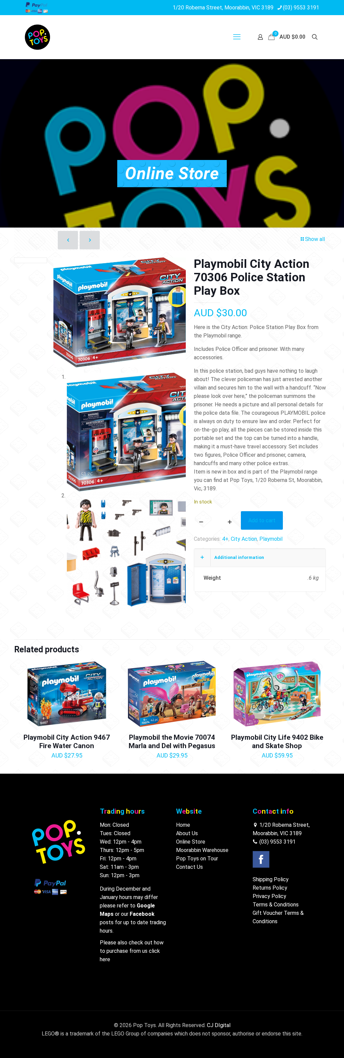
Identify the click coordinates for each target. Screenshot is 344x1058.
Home (183, 825)
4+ (225, 539)
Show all (315, 239)
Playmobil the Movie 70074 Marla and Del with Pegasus (172, 741)
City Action (244, 539)
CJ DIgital (218, 1025)
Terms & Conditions (276, 904)
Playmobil (271, 539)
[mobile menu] (237, 37)
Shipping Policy (271, 879)
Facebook (142, 914)
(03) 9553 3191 (301, 7)
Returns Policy (270, 888)
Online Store (190, 842)
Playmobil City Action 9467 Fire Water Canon (67, 741)
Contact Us (189, 867)
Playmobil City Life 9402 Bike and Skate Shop (277, 741)
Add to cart (261, 520)
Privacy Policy (269, 896)
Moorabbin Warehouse (202, 850)
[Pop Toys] (37, 37)
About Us (187, 833)
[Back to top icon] (312, 1044)
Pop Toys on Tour (197, 858)
